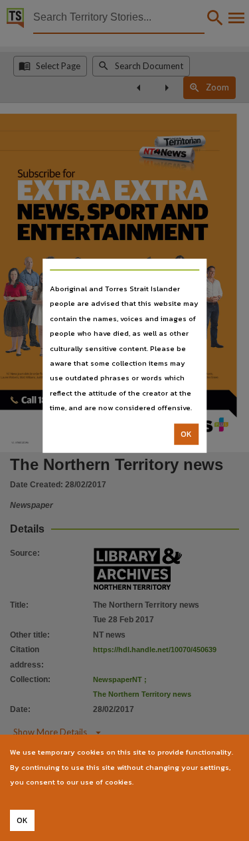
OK (186, 434)
